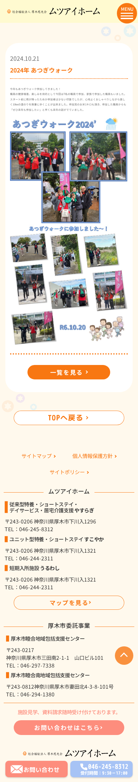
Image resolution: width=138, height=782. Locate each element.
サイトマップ (36, 456)
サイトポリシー (67, 472)
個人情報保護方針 (92, 456)
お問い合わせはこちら (67, 727)
